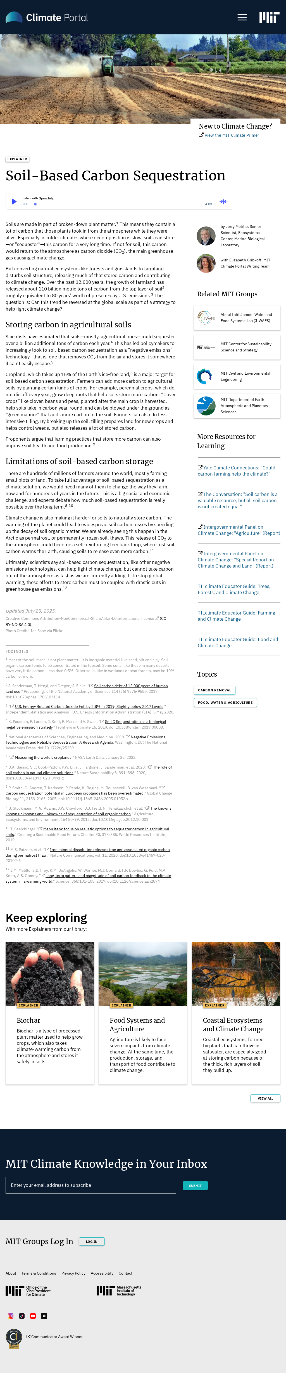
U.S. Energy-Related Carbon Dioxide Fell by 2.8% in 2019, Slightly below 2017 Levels (89, 706)
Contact (125, 1273)
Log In (91, 1241)
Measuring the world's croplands (43, 757)
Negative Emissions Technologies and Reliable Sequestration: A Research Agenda (85, 739)
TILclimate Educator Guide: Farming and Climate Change (236, 616)
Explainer (17, 159)
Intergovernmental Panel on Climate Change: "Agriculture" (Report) (239, 530)
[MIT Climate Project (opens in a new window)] (28, 1293)
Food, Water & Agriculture (225, 702)
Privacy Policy (73, 1273)
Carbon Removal (214, 690)
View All (265, 1098)
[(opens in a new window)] (269, 19)
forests (96, 269)
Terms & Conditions (39, 1273)
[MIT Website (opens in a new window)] (119, 1293)
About (11, 1273)
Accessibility (102, 1273)
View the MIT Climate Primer (232, 135)
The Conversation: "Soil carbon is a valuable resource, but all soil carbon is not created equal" (238, 500)
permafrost (37, 538)
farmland (154, 269)
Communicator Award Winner (57, 1336)
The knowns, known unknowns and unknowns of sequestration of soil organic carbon (89, 811)
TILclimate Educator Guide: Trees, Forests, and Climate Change (234, 589)
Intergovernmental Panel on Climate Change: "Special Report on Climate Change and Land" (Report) (236, 559)
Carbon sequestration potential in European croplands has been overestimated (75, 793)
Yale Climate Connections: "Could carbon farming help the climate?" (236, 471)
